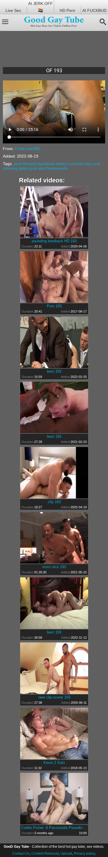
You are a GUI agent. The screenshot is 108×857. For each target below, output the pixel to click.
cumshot (76, 163)
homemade (57, 168)
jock (33, 168)
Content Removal (45, 854)
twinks (61, 163)
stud (42, 168)
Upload (66, 854)
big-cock (92, 163)
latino (24, 168)
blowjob (30, 163)
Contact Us (21, 854)
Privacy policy (84, 854)
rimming (10, 168)
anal (18, 163)
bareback (46, 163)
